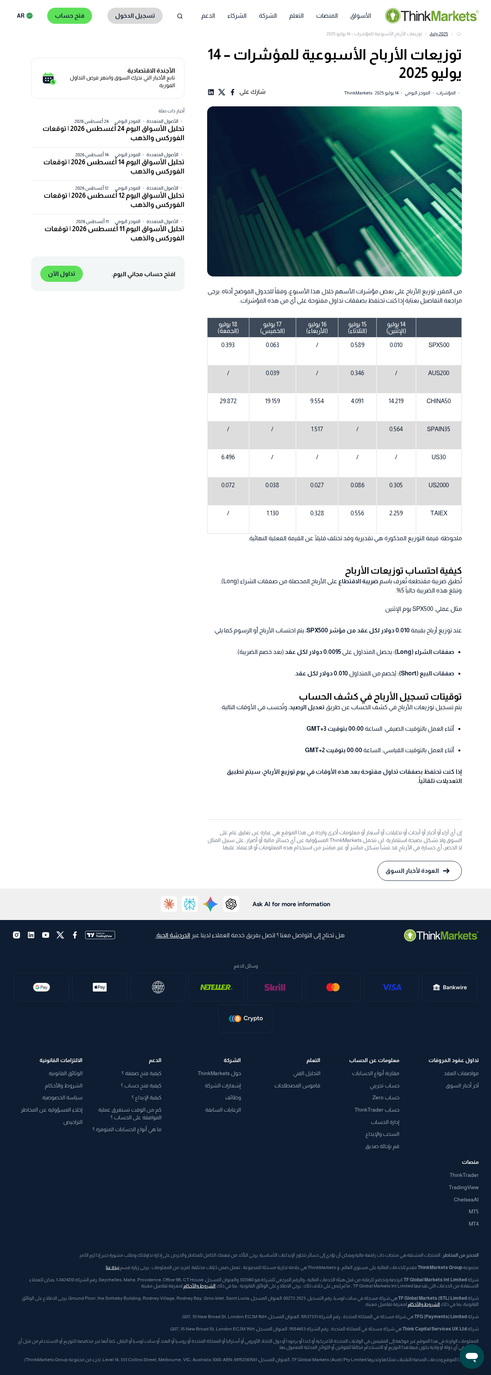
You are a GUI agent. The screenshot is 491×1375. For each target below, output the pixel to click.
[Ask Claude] (169, 904)
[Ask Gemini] (211, 904)
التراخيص (72, 1122)
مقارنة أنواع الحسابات (375, 1073)
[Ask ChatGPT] (231, 904)
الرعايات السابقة (223, 1110)
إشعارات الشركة (223, 1085)
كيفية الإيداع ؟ (146, 1097)
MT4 (474, 1224)
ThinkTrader (464, 1175)
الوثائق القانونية (65, 1073)
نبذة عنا (112, 1267)
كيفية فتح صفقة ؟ (141, 1073)
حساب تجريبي (384, 1085)
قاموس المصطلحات (297, 1085)
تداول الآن (61, 273)
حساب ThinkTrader (376, 1110)
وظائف (233, 1097)
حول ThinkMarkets (219, 1073)
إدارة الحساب (385, 1122)
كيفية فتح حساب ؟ (141, 1085)
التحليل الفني (306, 1073)
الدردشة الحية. (172, 935)
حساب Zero (385, 1097)
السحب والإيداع (382, 1134)
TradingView (464, 1187)
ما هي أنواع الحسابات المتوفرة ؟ (126, 1129)
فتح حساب (69, 15)
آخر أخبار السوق (462, 1085)
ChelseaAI (466, 1199)
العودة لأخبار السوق (412, 870)
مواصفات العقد (461, 1073)
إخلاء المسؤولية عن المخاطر (51, 1110)
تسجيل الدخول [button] (135, 15)
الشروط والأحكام (63, 1085)
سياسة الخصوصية (62, 1097)
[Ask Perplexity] (190, 904)
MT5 (474, 1211)
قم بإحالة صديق (382, 1146)
